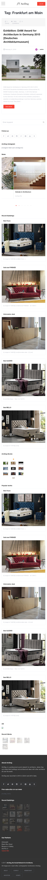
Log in (41, 4)
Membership (28, 870)
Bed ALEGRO (7, 361)
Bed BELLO (7, 407)
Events (7, 23)
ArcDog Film (6, 196)
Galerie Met (5, 851)
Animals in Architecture (11, 192)
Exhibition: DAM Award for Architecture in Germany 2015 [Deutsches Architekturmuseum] (21, 36)
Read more (9, 106)
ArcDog (23, 4)
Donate (18, 875)
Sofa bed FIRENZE (9, 267)
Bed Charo (7, 221)
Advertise (7, 875)
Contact (16, 870)
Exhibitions (15, 23)
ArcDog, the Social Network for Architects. (20, 862)
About (6, 870)
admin (42, 49)
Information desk (9, 314)
